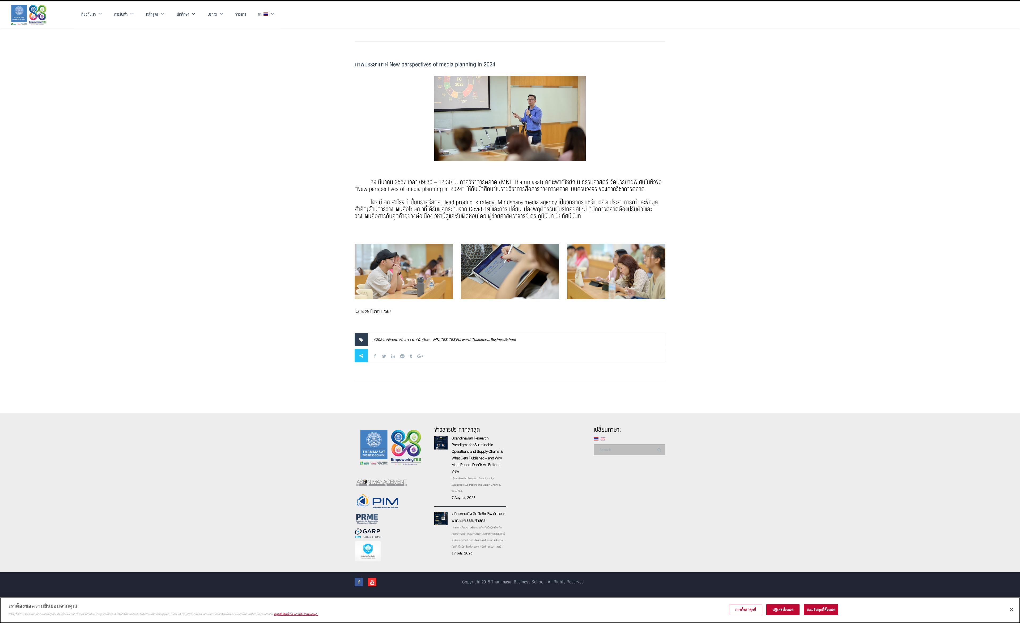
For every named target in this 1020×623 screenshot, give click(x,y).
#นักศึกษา (423, 339)
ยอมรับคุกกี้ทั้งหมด (821, 609)
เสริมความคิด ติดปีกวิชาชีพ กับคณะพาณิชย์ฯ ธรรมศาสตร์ (478, 517)
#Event (391, 339)
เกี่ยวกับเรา (88, 14)
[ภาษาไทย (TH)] (596, 438)
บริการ (212, 14)
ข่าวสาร (240, 14)
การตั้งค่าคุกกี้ (745, 609)
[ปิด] (1011, 610)
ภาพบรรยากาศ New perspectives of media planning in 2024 (425, 64)
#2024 (378, 339)
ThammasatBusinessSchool (494, 339)
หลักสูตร (152, 14)
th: (261, 14)
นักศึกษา (183, 14)
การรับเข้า (121, 14)
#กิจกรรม (406, 339)
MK (436, 339)
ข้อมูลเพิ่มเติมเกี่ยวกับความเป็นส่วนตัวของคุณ (296, 614)
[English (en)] (603, 438)
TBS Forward (459, 339)
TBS (444, 339)
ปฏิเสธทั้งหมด (782, 609)
